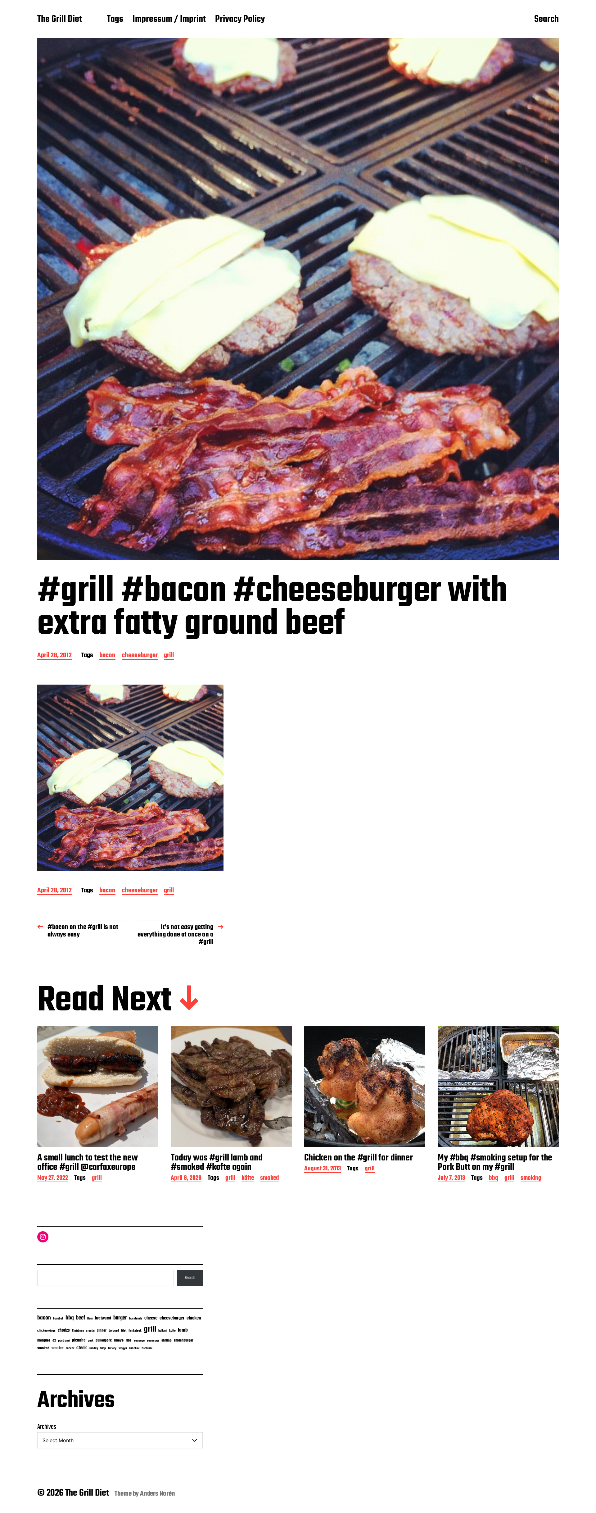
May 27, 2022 (52, 1178)
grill (169, 656)
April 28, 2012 (54, 656)
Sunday (93, 1348)
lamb (183, 1330)
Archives (46, 1427)
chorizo (64, 1330)
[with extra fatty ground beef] (130, 778)
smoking (531, 1178)
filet (123, 1330)
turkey (112, 1348)
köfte (248, 1178)
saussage (153, 1340)
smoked (269, 1178)
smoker (58, 1348)
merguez (43, 1340)
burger (120, 1318)
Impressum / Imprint (169, 19)
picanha (79, 1340)
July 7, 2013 (451, 1178)
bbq (493, 1178)
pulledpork (104, 1340)
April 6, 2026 (186, 1178)
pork (90, 1340)
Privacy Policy (240, 19)
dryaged (114, 1330)
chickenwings (46, 1330)
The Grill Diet (59, 19)
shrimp (166, 1340)
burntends (135, 1318)
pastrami (64, 1340)
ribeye (119, 1341)
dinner (101, 1330)
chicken (194, 1318)
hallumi (162, 1330)
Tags (115, 19)
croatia (90, 1330)
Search (546, 19)
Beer (90, 1318)
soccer (70, 1348)
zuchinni (147, 1348)
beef (80, 1318)
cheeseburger (140, 656)
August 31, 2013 (322, 1169)
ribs (129, 1341)
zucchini (134, 1348)
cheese (150, 1318)
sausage (139, 1340)
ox (54, 1340)
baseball (58, 1318)
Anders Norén (157, 1493)
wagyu (123, 1348)
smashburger (183, 1340)
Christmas (78, 1330)
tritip (103, 1348)
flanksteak (135, 1330)
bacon (107, 656)
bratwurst (103, 1318)
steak (81, 1348)
